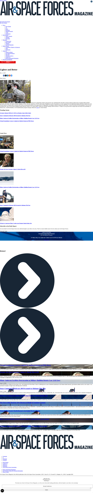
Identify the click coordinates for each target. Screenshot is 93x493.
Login (5, 21)
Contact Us (7, 57)
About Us (5, 51)
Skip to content (3, 0)
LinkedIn (5, 460)
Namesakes (7, 49)
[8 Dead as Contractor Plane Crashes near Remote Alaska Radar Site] (7, 220)
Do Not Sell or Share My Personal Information (13, 470)
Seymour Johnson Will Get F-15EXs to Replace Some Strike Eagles (23, 426)
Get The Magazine (9, 44)
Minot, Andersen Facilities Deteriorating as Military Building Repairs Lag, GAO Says (19, 187)
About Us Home (9, 52)
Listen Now (46, 240)
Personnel (7, 30)
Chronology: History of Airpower (12, 47)
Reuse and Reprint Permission (11, 58)
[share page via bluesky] (11, 76)
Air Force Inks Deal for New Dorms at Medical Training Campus (22, 402)
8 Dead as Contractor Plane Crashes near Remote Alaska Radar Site (16, 223)
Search (8, 21)
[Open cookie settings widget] (2, 490)
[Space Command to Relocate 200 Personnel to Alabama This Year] (7, 202)
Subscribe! (7, 38)
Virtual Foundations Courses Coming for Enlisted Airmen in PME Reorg (17, 151)
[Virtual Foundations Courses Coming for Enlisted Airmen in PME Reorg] (7, 148)
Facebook (5, 456)
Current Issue (8, 41)
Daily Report (5, 35)
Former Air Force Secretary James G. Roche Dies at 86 (12, 169)
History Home (6, 46)
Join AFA (2, 21)
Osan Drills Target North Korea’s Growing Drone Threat (20, 411)
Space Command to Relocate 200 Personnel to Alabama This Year (15, 205)
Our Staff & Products (10, 53)
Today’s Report (8, 36)
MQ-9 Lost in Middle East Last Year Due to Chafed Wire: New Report (24, 419)
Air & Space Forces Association (9, 467)
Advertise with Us (9, 55)
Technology (8, 33)
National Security (9, 31)
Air (6, 27)
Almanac (7, 43)
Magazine (5, 40)
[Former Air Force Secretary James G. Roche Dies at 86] (7, 166)
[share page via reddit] (9, 76)
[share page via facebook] (4, 76)
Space (6, 28)
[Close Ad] (90, 488)
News (4, 25)
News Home (8, 26)
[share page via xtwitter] (6, 76)
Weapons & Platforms (7, 59)
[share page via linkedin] (7, 76)
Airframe (7, 37)
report (37, 107)
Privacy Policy (6, 472)
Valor (6, 48)
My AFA (2, 22)
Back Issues (8, 42)
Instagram (5, 458)
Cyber (6, 32)
